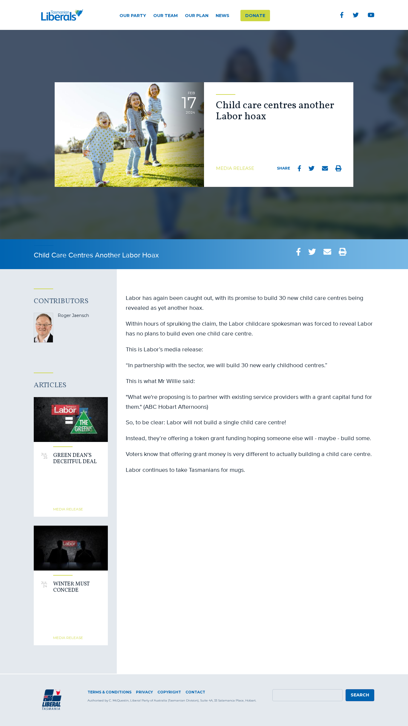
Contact (195, 692)
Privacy (144, 692)
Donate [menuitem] (255, 15)
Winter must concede (71, 587)
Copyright (169, 692)
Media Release (235, 168)
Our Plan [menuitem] (196, 15)
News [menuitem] (222, 15)
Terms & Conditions (109, 692)
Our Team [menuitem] (165, 15)
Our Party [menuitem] (132, 15)
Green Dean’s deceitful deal (75, 459)
